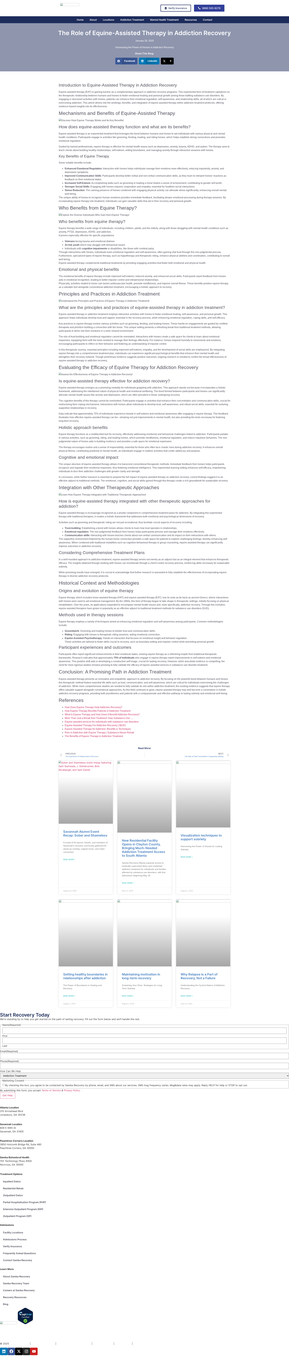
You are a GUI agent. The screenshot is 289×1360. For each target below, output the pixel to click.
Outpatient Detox (13, 1195)
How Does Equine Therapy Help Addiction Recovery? (93, 707)
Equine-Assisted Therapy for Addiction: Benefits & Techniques (98, 729)
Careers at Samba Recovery (19, 1290)
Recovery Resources (14, 1297)
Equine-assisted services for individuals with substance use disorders (102, 721)
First (4, 1036)
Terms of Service (51, 1090)
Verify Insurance (12, 1246)
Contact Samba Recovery (17, 1260)
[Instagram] (26, 1351)
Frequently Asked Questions (19, 1253)
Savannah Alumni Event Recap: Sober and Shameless (85, 833)
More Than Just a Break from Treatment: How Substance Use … (99, 718)
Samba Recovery (19, 1343)
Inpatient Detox (12, 1181)
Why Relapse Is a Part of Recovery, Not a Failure (199, 976)
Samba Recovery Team (16, 1283)
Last (4, 1046)
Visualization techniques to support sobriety (201, 837)
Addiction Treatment (132, 19)
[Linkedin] (4, 1351)
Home (80, 19)
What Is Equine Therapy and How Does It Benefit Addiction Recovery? (102, 714)
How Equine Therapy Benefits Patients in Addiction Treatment (98, 711)
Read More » (69, 859)
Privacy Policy (72, 1090)
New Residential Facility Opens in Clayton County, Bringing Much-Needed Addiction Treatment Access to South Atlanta (143, 848)
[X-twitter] (19, 1351)
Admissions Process (15, 1239)
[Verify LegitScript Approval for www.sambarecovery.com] (25, 1323)
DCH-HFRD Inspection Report (74, 1343)
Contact (207, 19)
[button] (126, 61)
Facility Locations (13, 1232)
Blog (5, 1304)
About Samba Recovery (16, 1276)
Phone (9, 1061)
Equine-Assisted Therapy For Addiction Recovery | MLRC (95, 725)
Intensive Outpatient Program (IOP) (23, 1209)
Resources (191, 19)
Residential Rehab (13, 1188)
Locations (108, 19)
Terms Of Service (103, 1343)
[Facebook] (11, 1351)
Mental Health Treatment (164, 19)
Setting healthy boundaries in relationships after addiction (85, 976)
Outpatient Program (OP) (17, 1216)
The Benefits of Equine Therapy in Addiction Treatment (94, 736)
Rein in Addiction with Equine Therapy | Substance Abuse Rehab (99, 732)
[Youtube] (34, 1351)
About (93, 19)
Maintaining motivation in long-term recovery (141, 976)
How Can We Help (10, 1071)
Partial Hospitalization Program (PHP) (24, 1202)
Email (9, 1051)
